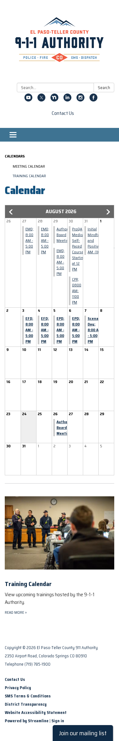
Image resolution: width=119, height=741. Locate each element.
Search (104, 87)
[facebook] (93, 100)
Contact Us (63, 113)
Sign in (57, 720)
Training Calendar (29, 176)
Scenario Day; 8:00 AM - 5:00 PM (95, 329)
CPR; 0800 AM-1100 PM (76, 290)
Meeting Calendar (29, 166)
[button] (11, 212)
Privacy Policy (18, 687)
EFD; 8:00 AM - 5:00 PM (29, 329)
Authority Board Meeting (64, 234)
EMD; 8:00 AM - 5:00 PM (29, 240)
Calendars (15, 156)
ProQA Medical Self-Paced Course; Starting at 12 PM (78, 249)
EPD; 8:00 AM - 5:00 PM (60, 329)
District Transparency (26, 704)
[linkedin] (67, 100)
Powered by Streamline (27, 720)
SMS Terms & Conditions (28, 696)
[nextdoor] (54, 100)
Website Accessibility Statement (36, 712)
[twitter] (41, 100)
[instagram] (80, 100)
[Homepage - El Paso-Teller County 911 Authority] (59, 42)
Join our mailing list (83, 733)
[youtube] (28, 100)
